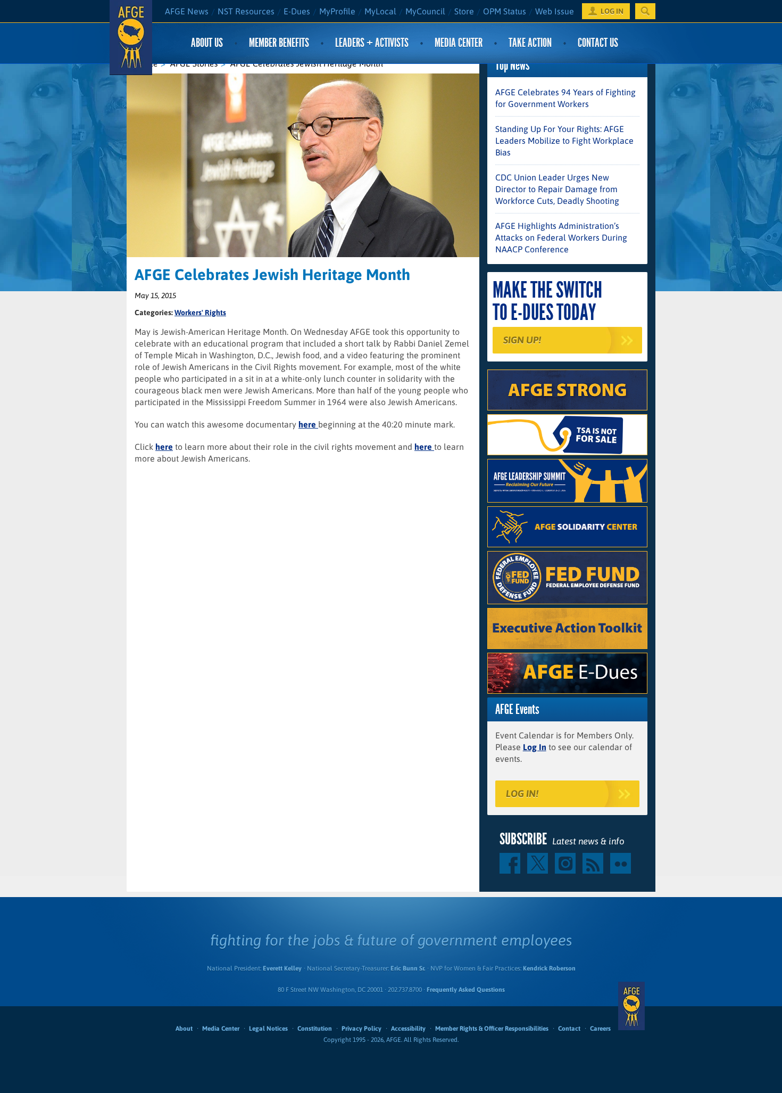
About (184, 1028)
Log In (534, 747)
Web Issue (554, 11)
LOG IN (612, 11)
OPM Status (504, 11)
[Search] (645, 11)
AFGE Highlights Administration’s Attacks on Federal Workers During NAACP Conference (561, 237)
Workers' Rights (200, 312)
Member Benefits (279, 43)
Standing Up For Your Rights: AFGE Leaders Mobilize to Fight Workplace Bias (564, 140)
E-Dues (297, 11)
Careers (600, 1028)
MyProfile (337, 11)
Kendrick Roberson (549, 968)
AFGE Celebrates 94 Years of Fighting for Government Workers (565, 98)
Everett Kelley (282, 968)
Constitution (314, 1028)
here (308, 424)
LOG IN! (522, 793)
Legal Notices (268, 1028)
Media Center (458, 43)
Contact (569, 1028)
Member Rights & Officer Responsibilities (491, 1028)
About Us (207, 43)
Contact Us (598, 43)
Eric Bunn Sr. (407, 968)
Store (464, 11)
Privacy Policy (361, 1028)
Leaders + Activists (372, 43)
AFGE (631, 1006)
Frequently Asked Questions (466, 989)
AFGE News (187, 11)
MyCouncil (425, 11)
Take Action (530, 43)
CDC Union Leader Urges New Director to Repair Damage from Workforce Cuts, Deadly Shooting (557, 189)
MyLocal (380, 11)
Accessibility (408, 1028)
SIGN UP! (522, 340)
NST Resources (246, 11)
